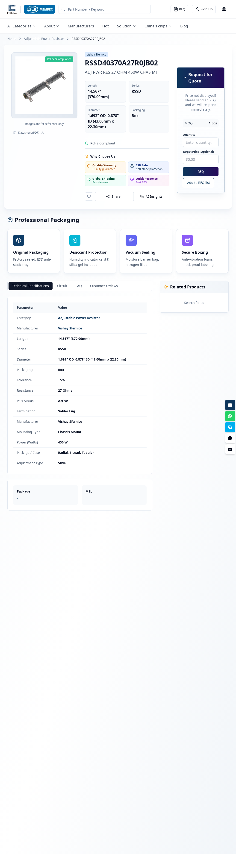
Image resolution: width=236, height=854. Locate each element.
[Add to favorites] (89, 196)
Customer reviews (104, 286)
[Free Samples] (230, 405)
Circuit (62, 286)
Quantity (189, 135)
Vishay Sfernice (70, 328)
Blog (184, 26)
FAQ (79, 286)
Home (11, 38)
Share (116, 196)
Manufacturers (81, 26)
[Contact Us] (230, 449)
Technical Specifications (30, 286)
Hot (105, 26)
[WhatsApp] (230, 416)
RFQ (201, 171)
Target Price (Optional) (198, 152)
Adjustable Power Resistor (44, 38)
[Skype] (230, 427)
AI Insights (154, 196)
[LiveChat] (230, 438)
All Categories (19, 26)
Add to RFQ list (198, 182)
